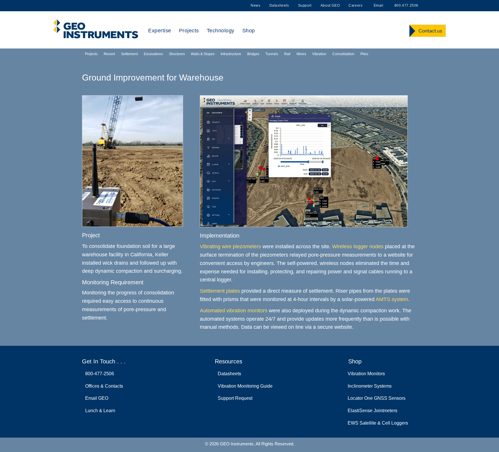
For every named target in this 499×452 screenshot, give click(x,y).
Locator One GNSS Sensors (376, 398)
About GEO (330, 5)
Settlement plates (220, 291)
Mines (301, 54)
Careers (355, 5)
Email (378, 5)
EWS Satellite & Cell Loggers (378, 423)
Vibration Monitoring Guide (244, 386)
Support (305, 5)
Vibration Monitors (366, 373)
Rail (287, 54)
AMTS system (392, 299)
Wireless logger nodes (357, 246)
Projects (189, 30)
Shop (248, 30)
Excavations (153, 54)
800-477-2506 (98, 373)
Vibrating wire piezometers (230, 246)
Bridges (253, 54)
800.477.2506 (405, 5)
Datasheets (279, 5)
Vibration (319, 54)
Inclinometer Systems (370, 386)
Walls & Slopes (203, 54)
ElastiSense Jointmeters (372, 410)
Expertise (159, 30)
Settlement (129, 54)
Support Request (233, 398)
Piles (364, 54)
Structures (177, 54)
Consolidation (343, 54)
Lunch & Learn (99, 410)
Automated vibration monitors (233, 310)
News (255, 5)
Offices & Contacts (103, 386)
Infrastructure (231, 54)
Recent (109, 54)
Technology (220, 30)
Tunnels (271, 54)
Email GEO (95, 398)
